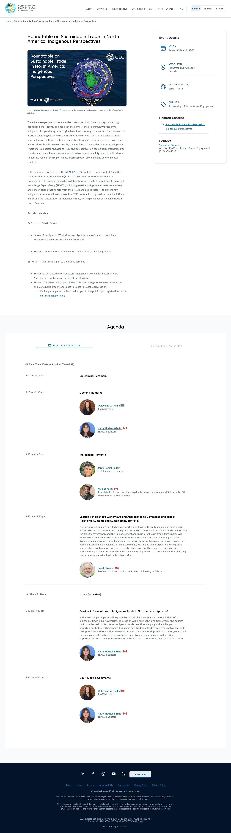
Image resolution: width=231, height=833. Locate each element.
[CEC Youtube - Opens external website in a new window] (113, 774)
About (89, 8)
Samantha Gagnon (169, 145)
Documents (123, 785)
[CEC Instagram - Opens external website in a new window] (103, 774)
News (160, 8)
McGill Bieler (72, 172)
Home (9, 21)
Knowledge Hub (119, 8)
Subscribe (140, 774)
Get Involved (138, 8)
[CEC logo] (20, 8)
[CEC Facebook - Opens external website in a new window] (93, 774)
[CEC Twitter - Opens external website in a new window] (124, 774)
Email (140, 821)
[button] (64, 345)
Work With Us (106, 785)
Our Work (102, 8)
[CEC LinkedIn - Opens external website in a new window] (83, 774)
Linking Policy (140, 785)
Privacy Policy (158, 785)
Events (169, 8)
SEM (151, 8)
